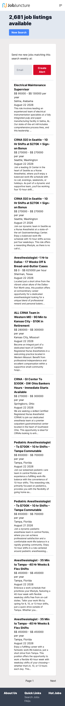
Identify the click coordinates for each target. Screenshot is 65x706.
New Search (19, 32)
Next (53, 680)
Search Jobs (31, 697)
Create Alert (42, 69)
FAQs (27, 701)
